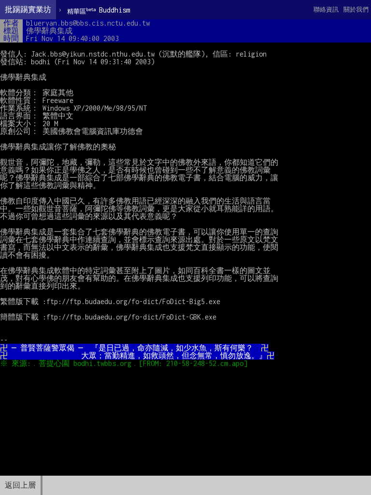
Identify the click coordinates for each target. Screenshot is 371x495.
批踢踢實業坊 (28, 9)
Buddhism (98, 10)
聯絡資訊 (326, 9)
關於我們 (356, 9)
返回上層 (20, 485)
